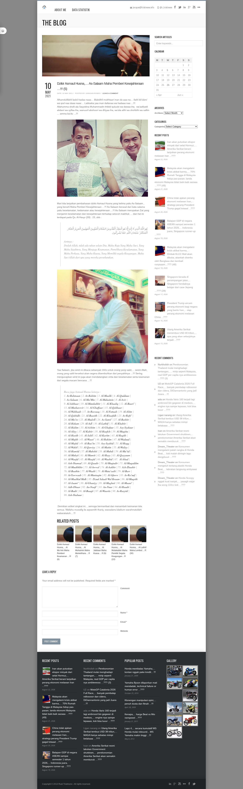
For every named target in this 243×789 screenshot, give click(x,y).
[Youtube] (194, 8)
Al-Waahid (106, 459)
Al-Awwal (94, 467)
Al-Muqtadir (111, 463)
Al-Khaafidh (109, 415)
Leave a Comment (110, 93)
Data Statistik (81, 10)
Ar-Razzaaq (93, 411)
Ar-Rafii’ (127, 415)
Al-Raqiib (121, 435)
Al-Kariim (104, 435)
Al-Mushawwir (76, 407)
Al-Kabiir (88, 431)
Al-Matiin (106, 447)
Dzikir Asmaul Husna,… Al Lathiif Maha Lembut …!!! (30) (138, 548)
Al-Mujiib (73, 439)
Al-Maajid (90, 459)
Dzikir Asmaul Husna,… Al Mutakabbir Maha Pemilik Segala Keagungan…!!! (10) (119, 551)
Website (124, 631)
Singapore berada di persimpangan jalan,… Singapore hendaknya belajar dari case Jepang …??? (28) (174, 284)
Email (123, 622)
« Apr (159, 95)
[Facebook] (175, 8)
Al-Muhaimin (107, 399)
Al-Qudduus (123, 395)
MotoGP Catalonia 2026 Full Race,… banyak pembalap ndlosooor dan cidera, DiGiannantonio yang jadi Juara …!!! (99, 696)
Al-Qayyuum (123, 455)
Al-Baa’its (89, 443)
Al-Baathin (74, 471)
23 (189, 80)
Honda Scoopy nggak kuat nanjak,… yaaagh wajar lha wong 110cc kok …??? (176, 481)
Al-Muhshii (91, 451)
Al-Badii (72, 491)
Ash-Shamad (74, 463)
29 (184, 85)
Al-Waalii (90, 471)
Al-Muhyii (73, 455)
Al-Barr (126, 471)
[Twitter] (180, 8)
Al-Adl (88, 423)
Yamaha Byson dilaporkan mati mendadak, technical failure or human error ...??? (141, 686)
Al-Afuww (113, 475)
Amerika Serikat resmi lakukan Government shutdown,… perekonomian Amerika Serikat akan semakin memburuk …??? (99, 752)
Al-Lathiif (103, 423)
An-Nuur (107, 487)
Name (123, 613)
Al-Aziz (122, 399)
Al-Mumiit (90, 455)
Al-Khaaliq (112, 403)
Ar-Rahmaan (73, 395)
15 (184, 75)
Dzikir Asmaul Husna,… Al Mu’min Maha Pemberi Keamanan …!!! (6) (64, 551)
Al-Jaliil (88, 435)
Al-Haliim (73, 427)
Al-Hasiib (73, 435)
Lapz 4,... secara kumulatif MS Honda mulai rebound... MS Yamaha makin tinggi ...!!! (140, 732)
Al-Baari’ (129, 403)
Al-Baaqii (88, 491)
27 (173, 85)
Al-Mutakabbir (92, 403)
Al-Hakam (73, 423)
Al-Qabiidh (74, 415)
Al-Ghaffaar (96, 407)
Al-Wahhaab (74, 411)
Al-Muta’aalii (109, 471)
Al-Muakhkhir (75, 467)
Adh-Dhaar (74, 487)
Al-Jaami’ (73, 483)
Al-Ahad (124, 459)
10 (157, 75)
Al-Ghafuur (107, 427)
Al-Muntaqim (94, 475)
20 (173, 80)
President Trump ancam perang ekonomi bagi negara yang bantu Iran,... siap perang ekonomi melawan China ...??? (176, 310)
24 (157, 85)
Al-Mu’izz (73, 419)
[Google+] (189, 8)
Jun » (180, 95)
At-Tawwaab (74, 475)
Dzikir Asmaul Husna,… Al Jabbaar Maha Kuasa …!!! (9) (99, 548)
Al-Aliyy (72, 431)
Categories (160, 127)
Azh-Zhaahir (128, 467)
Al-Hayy (106, 455)
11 (163, 75)
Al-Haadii (124, 487)
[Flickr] (199, 8)
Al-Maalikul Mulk (77, 479)
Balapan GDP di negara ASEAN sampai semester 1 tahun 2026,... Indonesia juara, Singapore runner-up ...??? (175, 227)
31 (157, 90)
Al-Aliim (127, 411)
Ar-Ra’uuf (129, 475)
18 (163, 80)
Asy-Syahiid (107, 443)
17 (157, 80)
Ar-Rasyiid (122, 491)
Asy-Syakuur (126, 427)
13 (173, 75)
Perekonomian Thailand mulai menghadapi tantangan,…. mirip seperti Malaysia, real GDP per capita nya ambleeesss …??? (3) (177, 371)
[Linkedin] (184, 8)
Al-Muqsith (132, 479)
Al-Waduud (123, 439)
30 (189, 85)
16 (189, 75)
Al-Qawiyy (89, 447)
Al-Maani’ (126, 483)
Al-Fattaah (111, 411)
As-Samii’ (107, 419)
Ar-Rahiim (90, 395)
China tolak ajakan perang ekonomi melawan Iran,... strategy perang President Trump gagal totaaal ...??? (59, 735)
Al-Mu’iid (125, 451)
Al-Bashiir (124, 419)
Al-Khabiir (120, 423)
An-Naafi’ (91, 487)
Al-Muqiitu (122, 431)
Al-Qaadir (93, 463)
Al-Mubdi (108, 451)
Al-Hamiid (73, 451)
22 (184, 80)
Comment (125, 588)
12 (168, 75)
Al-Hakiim (106, 439)
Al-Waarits (105, 491)
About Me (60, 10)
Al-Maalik (106, 395)
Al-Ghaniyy (91, 483)
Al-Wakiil (73, 447)
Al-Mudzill (89, 419)
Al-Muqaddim (131, 463)
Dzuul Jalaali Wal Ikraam (106, 479)
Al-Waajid (73, 459)
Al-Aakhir (110, 467)
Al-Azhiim (90, 427)
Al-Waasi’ (89, 439)
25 (163, 85)
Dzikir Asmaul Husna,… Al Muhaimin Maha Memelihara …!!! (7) (82, 550)
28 (178, 85)
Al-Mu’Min (89, 399)
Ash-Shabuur (75, 495)
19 (168, 80)
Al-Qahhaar (115, 407)
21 (178, 80)
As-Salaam (72, 399)
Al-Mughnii (109, 483)
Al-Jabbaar (73, 403)
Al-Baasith (91, 415)
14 (178, 75)
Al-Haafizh (104, 431)
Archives (159, 113)
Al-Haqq (124, 443)
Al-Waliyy (122, 447)
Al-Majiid (73, 443)
